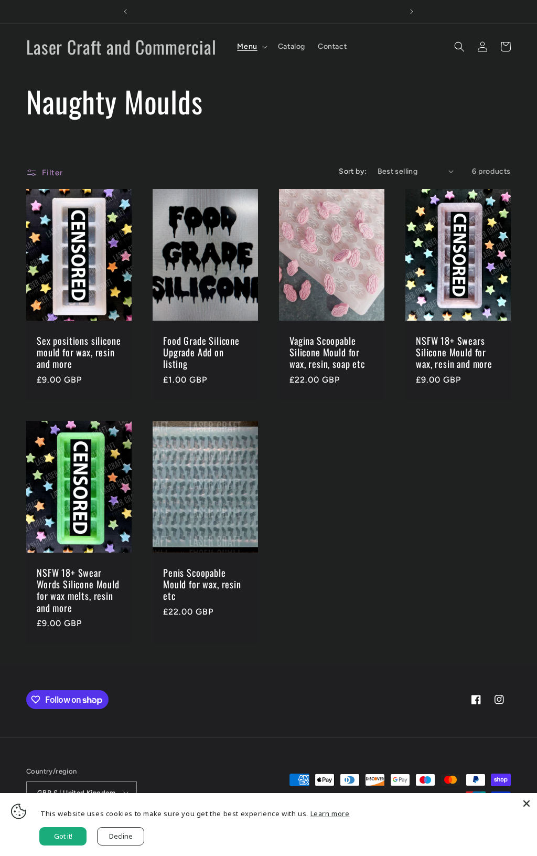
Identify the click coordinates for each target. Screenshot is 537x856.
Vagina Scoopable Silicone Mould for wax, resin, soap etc (327, 352)
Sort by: (353, 171)
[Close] (526, 803)
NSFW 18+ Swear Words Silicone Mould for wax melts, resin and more (78, 590)
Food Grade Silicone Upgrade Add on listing (201, 352)
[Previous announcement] (125, 11)
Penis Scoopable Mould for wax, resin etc (202, 584)
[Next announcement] (411, 11)
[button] (251, 47)
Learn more (330, 813)
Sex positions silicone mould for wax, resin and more (79, 352)
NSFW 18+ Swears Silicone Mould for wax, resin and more (454, 352)
